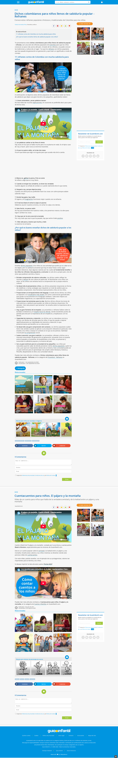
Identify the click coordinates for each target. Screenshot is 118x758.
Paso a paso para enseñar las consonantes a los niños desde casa (97, 37)
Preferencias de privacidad (28, 475)
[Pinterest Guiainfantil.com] (87, 156)
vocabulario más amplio (36, 295)
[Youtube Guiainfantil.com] (98, 156)
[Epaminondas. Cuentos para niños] (24, 651)
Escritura (57, 644)
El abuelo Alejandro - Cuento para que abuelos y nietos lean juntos (83, 36)
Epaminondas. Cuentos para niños (23, 648)
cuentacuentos (32, 555)
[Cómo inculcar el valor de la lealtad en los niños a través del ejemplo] (43, 651)
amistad (41, 551)
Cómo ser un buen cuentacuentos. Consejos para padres (43, 628)
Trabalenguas (36, 440)
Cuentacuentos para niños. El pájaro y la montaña (22, 390)
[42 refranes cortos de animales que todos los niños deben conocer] (62, 413)
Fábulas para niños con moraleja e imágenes (29, 421)
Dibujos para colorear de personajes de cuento (29, 659)
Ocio (16, 10)
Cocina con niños (59, 625)
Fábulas (17, 679)
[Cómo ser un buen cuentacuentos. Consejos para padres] (43, 631)
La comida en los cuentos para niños (62, 628)
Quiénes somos (26, 735)
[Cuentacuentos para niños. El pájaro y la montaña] (24, 393)
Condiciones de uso (39, 475)
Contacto (71, 735)
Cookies (36, 735)
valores (25, 279)
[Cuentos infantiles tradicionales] (24, 631)
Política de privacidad (49, 735)
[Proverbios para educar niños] (62, 393)
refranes (51, 49)
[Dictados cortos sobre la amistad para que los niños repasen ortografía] (62, 651)
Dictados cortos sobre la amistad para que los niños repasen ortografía (62, 648)
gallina (26, 178)
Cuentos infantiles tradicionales (21, 628)
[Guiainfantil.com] (36, 3)
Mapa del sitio (92, 735)
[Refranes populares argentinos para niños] (43, 393)
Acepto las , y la (36, 475)
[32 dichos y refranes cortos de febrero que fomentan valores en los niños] (43, 413)
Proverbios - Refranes (55, 357)
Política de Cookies (50, 475)
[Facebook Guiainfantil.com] (83, 156)
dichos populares (26, 266)
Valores (37, 644)
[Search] (88, 2)
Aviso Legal (61, 735)
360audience (63, 754)
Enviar (66, 479)
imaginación (29, 199)
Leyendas (32, 679)
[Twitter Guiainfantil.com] (94, 156)
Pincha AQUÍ (48, 564)
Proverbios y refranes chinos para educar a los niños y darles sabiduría (23, 410)
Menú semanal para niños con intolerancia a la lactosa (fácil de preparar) (83, 50)
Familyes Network (47, 750)
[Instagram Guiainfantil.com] (90, 156)
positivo (60, 218)
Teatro (22, 679)
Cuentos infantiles (21, 386)
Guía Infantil (59, 750)
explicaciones (37, 103)
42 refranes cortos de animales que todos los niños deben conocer (62, 410)
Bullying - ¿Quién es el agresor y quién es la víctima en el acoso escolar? (97, 50)
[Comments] (69, 26)
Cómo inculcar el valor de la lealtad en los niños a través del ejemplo (43, 648)
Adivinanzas (28, 440)
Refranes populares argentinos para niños (42, 390)
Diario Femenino (71, 750)
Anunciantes (80, 735)
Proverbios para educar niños (62, 390)
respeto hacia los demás (42, 312)
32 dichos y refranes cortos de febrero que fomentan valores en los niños (42, 409)
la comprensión (30, 333)
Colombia (52, 45)
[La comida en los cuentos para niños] (62, 631)
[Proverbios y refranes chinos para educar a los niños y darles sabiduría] (24, 413)
